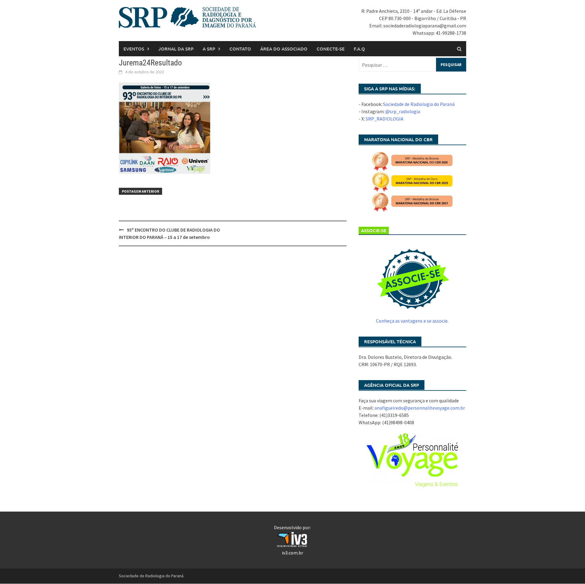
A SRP (209, 49)
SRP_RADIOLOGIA (384, 119)
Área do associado (283, 49)
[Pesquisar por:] (412, 65)
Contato (240, 49)
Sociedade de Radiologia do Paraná (419, 104)
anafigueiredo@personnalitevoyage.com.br (419, 408)
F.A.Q (359, 49)
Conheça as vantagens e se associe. (412, 321)
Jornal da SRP (175, 49)
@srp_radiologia (402, 111)
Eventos (133, 49)
